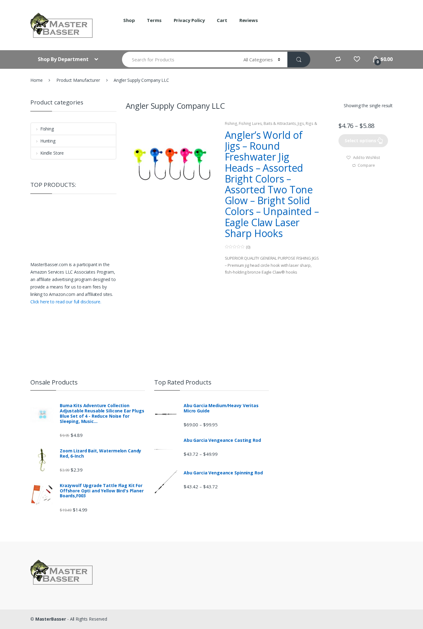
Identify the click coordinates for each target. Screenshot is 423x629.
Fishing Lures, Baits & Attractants (267, 123)
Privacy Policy (189, 20)
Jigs (301, 123)
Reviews (248, 20)
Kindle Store (52, 153)
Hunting (47, 141)
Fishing (231, 123)
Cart (222, 20)
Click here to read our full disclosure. (65, 302)
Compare (366, 165)
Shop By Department (63, 59)
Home (36, 80)
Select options (360, 140)
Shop (129, 20)
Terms (154, 20)
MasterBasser (50, 619)
